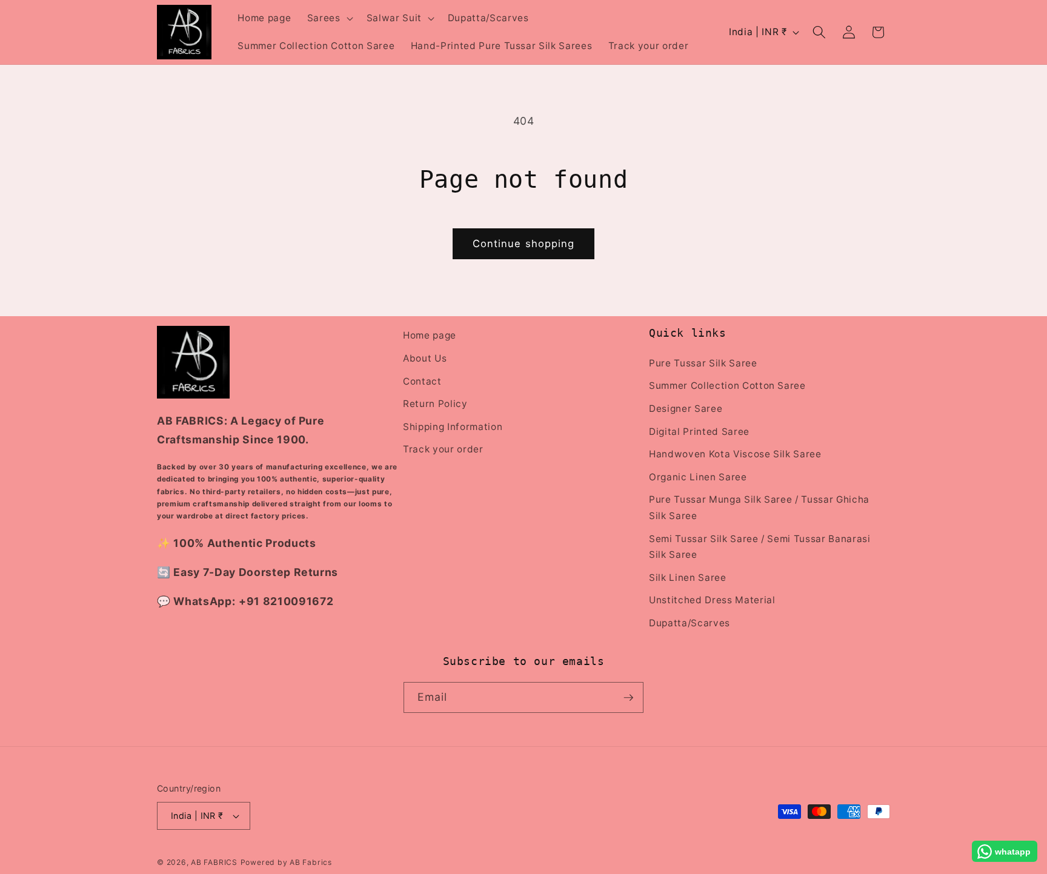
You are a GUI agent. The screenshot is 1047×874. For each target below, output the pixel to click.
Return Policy (435, 403)
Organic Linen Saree (698, 476)
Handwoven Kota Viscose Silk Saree (735, 453)
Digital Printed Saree (699, 431)
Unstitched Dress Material (712, 600)
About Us (425, 357)
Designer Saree (685, 408)
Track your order (443, 449)
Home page (429, 335)
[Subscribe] (628, 697)
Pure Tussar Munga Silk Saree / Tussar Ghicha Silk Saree (759, 507)
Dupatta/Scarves (689, 622)
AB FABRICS (214, 862)
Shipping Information (452, 426)
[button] (329, 18)
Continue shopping (524, 243)
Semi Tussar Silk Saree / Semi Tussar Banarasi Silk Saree (760, 546)
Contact (422, 380)
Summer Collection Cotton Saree (727, 385)
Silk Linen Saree (687, 577)
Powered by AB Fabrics (286, 862)
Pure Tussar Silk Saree (703, 362)
